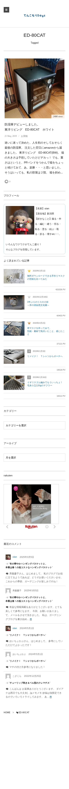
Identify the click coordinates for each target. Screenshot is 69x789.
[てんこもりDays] (35, 15)
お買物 (24, 136)
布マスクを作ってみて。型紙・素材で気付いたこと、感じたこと (46, 331)
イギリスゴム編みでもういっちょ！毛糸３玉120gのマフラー (45, 384)
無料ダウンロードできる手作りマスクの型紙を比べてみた (46, 277)
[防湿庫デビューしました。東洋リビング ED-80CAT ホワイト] (34, 88)
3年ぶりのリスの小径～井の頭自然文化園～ (38, 303)
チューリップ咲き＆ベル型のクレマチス (29, 683)
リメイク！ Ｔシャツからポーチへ (45, 356)
